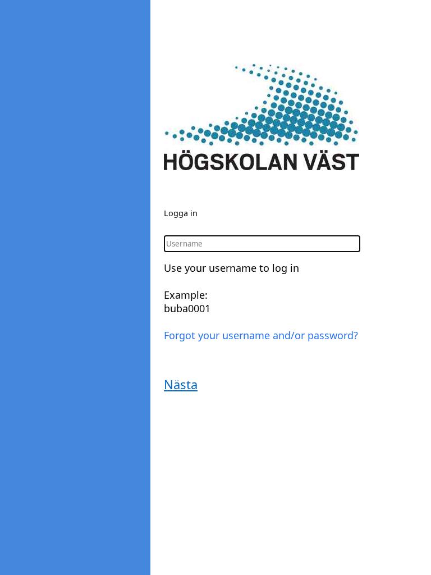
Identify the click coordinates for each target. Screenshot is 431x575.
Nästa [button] (181, 384)
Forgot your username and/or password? (261, 335)
